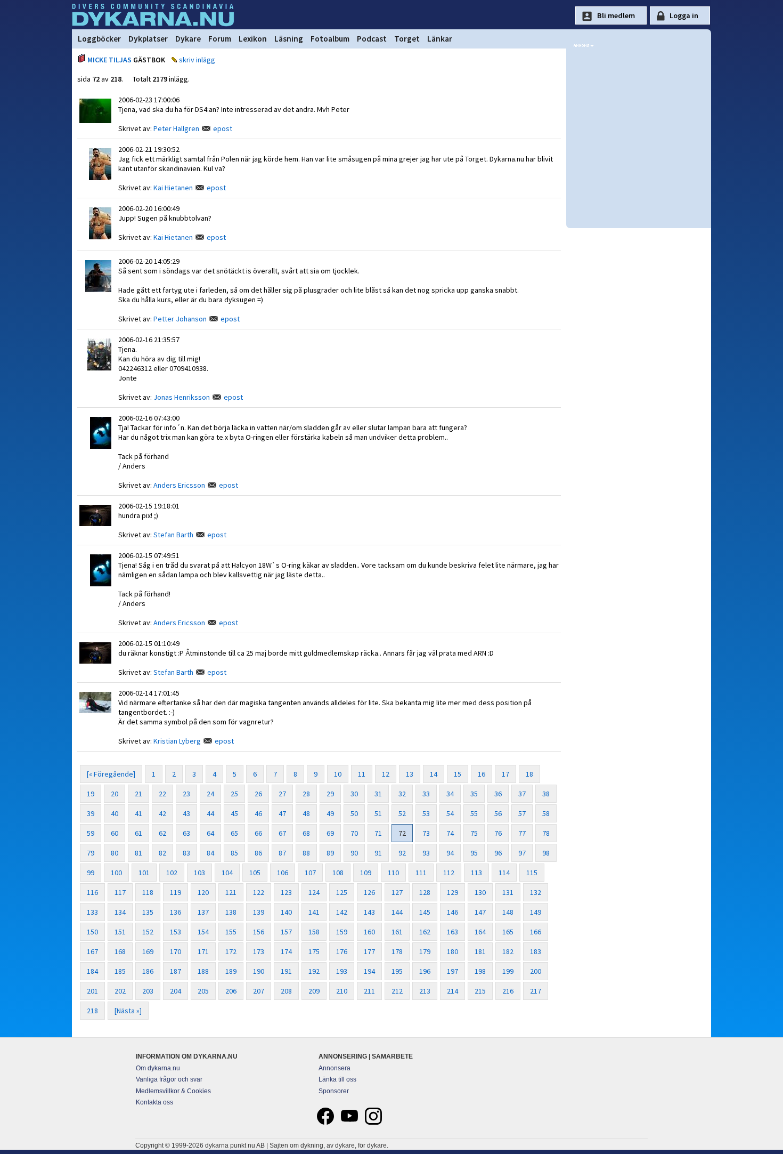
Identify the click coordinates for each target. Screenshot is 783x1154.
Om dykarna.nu (158, 1068)
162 (424, 932)
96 (498, 853)
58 (546, 813)
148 (507, 912)
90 (354, 853)
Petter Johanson (180, 319)
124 (314, 892)
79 (90, 853)
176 (341, 951)
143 (369, 912)
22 (162, 793)
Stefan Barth (173, 534)
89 (330, 853)
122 (258, 892)
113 (476, 872)
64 (210, 833)
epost (222, 128)
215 (480, 991)
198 (480, 971)
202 (120, 991)
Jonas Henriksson (181, 397)
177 (369, 951)
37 (522, 793)
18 (529, 774)
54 (450, 813)
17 (505, 774)
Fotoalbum (330, 39)
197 (452, 971)
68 (306, 833)
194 (369, 971)
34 (450, 793)
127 (397, 892)
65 (234, 833)
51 (378, 813)
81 (138, 853)
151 (120, 932)
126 (369, 892)
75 (474, 833)
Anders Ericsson (179, 485)
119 (175, 892)
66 (258, 833)
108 (338, 872)
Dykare (188, 39)
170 (175, 951)
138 (230, 912)
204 (175, 991)
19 (90, 793)
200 (535, 971)
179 (424, 951)
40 (114, 813)
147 (480, 912)
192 (314, 971)
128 (424, 892)
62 (162, 833)
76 (498, 833)
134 (120, 912)
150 (92, 932)
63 (186, 833)
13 (409, 774)
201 (92, 991)
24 (210, 793)
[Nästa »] (128, 1010)
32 (402, 793)
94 (450, 853)
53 (426, 813)
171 (203, 951)
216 (507, 991)
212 (397, 991)
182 (507, 951)
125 (341, 892)
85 (234, 853)
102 (171, 872)
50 (354, 813)
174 (286, 951)
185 (120, 971)
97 (522, 853)
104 (227, 872)
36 (498, 793)
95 (474, 853)
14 (433, 774)
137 (203, 912)
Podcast (372, 39)
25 (234, 793)
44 (210, 813)
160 (369, 932)
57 (522, 813)
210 (341, 991)
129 (452, 892)
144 (397, 912)
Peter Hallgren (176, 128)
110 (393, 872)
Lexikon (253, 39)
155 (230, 932)
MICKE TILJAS (109, 59)
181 (480, 951)
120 (203, 892)
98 (546, 853)
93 (426, 853)
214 (452, 991)
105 (254, 872)
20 (114, 793)
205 (203, 991)
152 (147, 932)
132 (535, 892)
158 (314, 932)
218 (92, 1010)
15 (457, 774)
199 (507, 971)
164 (480, 932)
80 (114, 853)
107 (310, 872)
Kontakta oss (154, 1102)
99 (90, 872)
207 (258, 991)
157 (286, 932)
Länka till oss (337, 1079)
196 (424, 971)
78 (546, 833)
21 (138, 793)
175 (314, 951)
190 (258, 971)
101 (144, 872)
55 (474, 813)
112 (448, 872)
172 (230, 951)
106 (282, 872)
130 (480, 892)
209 (314, 991)
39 (90, 813)
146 (452, 912)
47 (282, 813)
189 (230, 971)
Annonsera (334, 1068)
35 (474, 793)
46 (258, 813)
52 (402, 813)
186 (147, 971)
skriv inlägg (197, 59)
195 (397, 971)
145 (424, 912)
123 (286, 892)
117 (120, 892)
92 (402, 853)
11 (361, 774)
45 (234, 813)
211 (369, 991)
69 (330, 833)
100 (116, 872)
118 (147, 892)
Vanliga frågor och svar (169, 1079)
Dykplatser (148, 39)
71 (378, 833)
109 (365, 872)
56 (498, 813)
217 (535, 991)
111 (421, 872)
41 (138, 813)
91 (378, 853)
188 (203, 971)
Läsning (288, 39)
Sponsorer (334, 1091)
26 (258, 793)
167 (92, 951)
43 (186, 813)
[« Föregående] (111, 774)
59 (90, 833)
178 (397, 951)
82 (162, 853)
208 (286, 991)
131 (507, 892)
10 (337, 774)
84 (210, 853)
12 (385, 774)
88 (306, 853)
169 (147, 951)
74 (450, 833)
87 (282, 853)
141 (314, 912)
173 (258, 951)
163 (452, 932)
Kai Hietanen (173, 187)
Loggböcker (99, 39)
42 (162, 813)
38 (546, 793)
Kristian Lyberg (177, 741)
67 (282, 833)
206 (230, 991)
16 (481, 774)
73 (426, 833)
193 (341, 971)
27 (282, 793)
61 (138, 833)
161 (397, 932)
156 (258, 932)
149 (535, 912)
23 (186, 793)
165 (507, 932)
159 (341, 932)
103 (199, 872)
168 (120, 951)
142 (341, 912)
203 (147, 991)
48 (306, 813)
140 (286, 912)
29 (330, 793)
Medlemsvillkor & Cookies (173, 1091)
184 (92, 971)
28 (306, 793)
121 (230, 892)
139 (258, 912)
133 (92, 912)
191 (286, 971)
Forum (219, 39)
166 (535, 932)
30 (354, 793)
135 (147, 912)
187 (175, 971)
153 (175, 932)
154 (203, 932)
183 (535, 951)
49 (330, 813)
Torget (407, 39)
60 (114, 833)
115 (531, 872)
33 (426, 793)
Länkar (439, 39)
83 (186, 853)
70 (354, 833)
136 (175, 912)
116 (92, 892)
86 (258, 853)
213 (424, 991)
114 (504, 872)
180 (452, 951)
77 (522, 833)
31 (378, 793)
